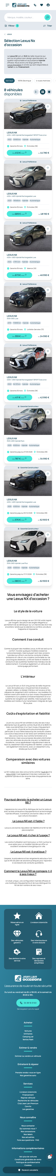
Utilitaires (28, 1034)
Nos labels (28, 1134)
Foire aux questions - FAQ (28, 1140)
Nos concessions (28, 1131)
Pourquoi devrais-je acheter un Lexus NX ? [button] (28, 801)
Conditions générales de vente (28, 1159)
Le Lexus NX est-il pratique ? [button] (28, 851)
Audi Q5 (44, 772)
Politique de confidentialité (28, 1162)
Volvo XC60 (11, 774)
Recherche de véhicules (28, 1100)
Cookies (28, 1165)
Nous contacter (28, 1125)
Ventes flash (28, 1039)
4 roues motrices (43, 80)
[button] (11, 821)
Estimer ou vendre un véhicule (28, 1056)
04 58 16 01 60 (30, 1002)
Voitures (28, 1031)
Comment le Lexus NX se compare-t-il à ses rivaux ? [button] (28, 873)
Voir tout (9, 80)
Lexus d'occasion (14, 65)
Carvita (28, 1106)
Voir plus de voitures (28, 1156)
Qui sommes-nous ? (28, 1128)
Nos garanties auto (28, 1075)
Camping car (28, 1036)
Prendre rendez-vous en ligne (28, 1072)
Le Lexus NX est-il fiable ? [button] (29, 821)
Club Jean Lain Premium (28, 1103)
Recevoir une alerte (30, 1170)
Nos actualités (28, 1137)
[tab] (28, 799)
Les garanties (28, 1109)
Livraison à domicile (28, 1092)
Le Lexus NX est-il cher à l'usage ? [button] (28, 835)
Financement (28, 1095)
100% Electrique (24, 80)
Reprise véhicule (28, 1097)
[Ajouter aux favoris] (48, 106)
